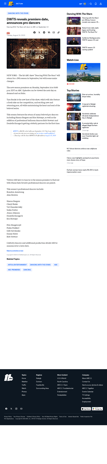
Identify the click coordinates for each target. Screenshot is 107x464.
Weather (25, 382)
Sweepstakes (61, 395)
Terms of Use (62, 416)
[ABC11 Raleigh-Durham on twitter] (11, 409)
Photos (24, 392)
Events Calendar (87, 392)
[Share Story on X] (39, 32)
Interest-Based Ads (73, 416)
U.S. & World (61, 378)
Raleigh (38, 378)
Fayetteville (40, 385)
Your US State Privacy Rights (50, 416)
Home (24, 378)
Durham (39, 382)
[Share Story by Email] (53, 32)
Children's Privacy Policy (33, 416)
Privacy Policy (8, 416)
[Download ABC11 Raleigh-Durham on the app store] (86, 408)
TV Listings (86, 395)
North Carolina (62, 382)
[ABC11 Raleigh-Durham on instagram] (16, 409)
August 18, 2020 (50, 135)
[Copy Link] (58, 32)
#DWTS (15, 131)
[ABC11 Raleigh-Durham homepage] (11, 3)
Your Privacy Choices (19, 416)
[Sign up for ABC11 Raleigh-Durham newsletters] (21, 409)
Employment (86, 402)
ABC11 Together (88, 388)
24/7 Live (19, 4)
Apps (23, 395)
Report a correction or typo (15, 251)
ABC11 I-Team (62, 385)
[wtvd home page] (8, 377)
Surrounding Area (42, 388)
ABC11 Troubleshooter (65, 388)
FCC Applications (9, 418)
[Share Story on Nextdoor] (49, 32)
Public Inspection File (86, 416)
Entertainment (62, 392)
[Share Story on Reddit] (44, 32)
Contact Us (86, 382)
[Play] (83, 72)
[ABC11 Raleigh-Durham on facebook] (6, 409)
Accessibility (86, 398)
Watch (24, 388)
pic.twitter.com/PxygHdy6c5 (46, 133)
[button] (5, 3)
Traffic (24, 385)
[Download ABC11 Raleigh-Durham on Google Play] (97, 408)
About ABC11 (87, 378)
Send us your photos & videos (92, 385)
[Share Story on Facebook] (34, 32)
